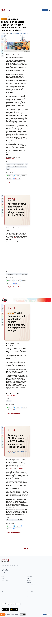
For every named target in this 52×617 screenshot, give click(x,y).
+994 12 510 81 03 (5, 570)
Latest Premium (5, 580)
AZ (46, 614)
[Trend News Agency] (5, 560)
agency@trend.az (5, 572)
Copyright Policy (30, 594)
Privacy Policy (29, 593)
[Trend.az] (5, 10)
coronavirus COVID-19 (17, 519)
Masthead (29, 580)
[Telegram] (14, 604)
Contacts (29, 582)
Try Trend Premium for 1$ (14, 182)
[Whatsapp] (3, 604)
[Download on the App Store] (5, 609)
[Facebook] (5, 604)
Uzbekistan (9, 164)
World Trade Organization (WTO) (20, 166)
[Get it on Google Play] (14, 609)
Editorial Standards (31, 584)
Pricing (3, 591)
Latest (3, 578)
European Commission (18, 164)
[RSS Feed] (19, 604)
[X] (8, 604)
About (28, 578)
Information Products (6, 593)
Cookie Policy (29, 596)
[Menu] (49, 10)
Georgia (9, 400)
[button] (2, 36)
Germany (9, 519)
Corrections (29, 585)
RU (49, 614)
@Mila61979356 (11, 395)
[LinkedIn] (16, 604)
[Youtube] (11, 604)
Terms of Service (30, 591)
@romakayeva (10, 158)
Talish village (24, 274)
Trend (13, 69)
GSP (8, 169)
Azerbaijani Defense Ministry (13, 274)
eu (26, 164)
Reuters (21, 468)
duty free (9, 166)
